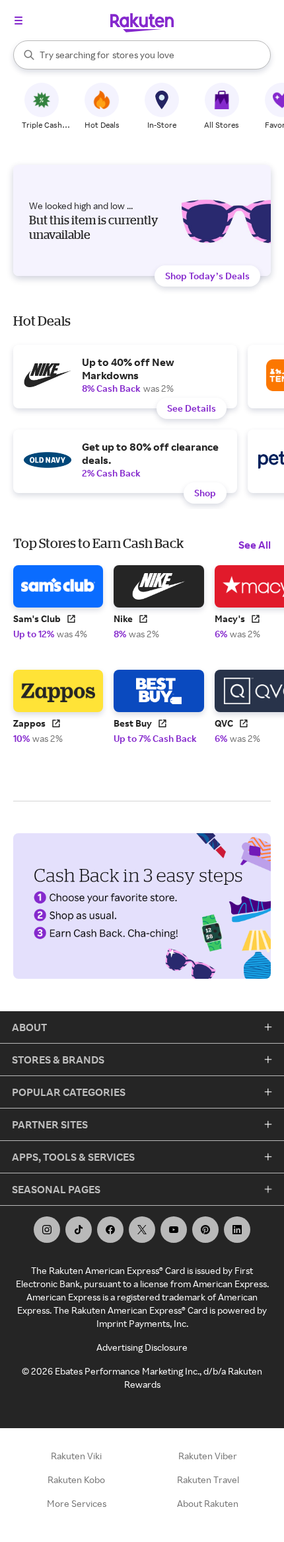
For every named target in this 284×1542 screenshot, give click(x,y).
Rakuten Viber (207, 1455)
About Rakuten (207, 1503)
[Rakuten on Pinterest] (205, 1229)
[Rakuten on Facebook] (110, 1229)
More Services (76, 1503)
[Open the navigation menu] (18, 20)
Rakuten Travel (208, 1479)
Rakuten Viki (76, 1455)
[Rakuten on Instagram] (47, 1229)
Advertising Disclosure (142, 1347)
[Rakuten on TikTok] (78, 1229)
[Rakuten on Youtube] (173, 1229)
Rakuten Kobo (76, 1479)
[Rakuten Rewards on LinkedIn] (237, 1229)
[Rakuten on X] (142, 1229)
